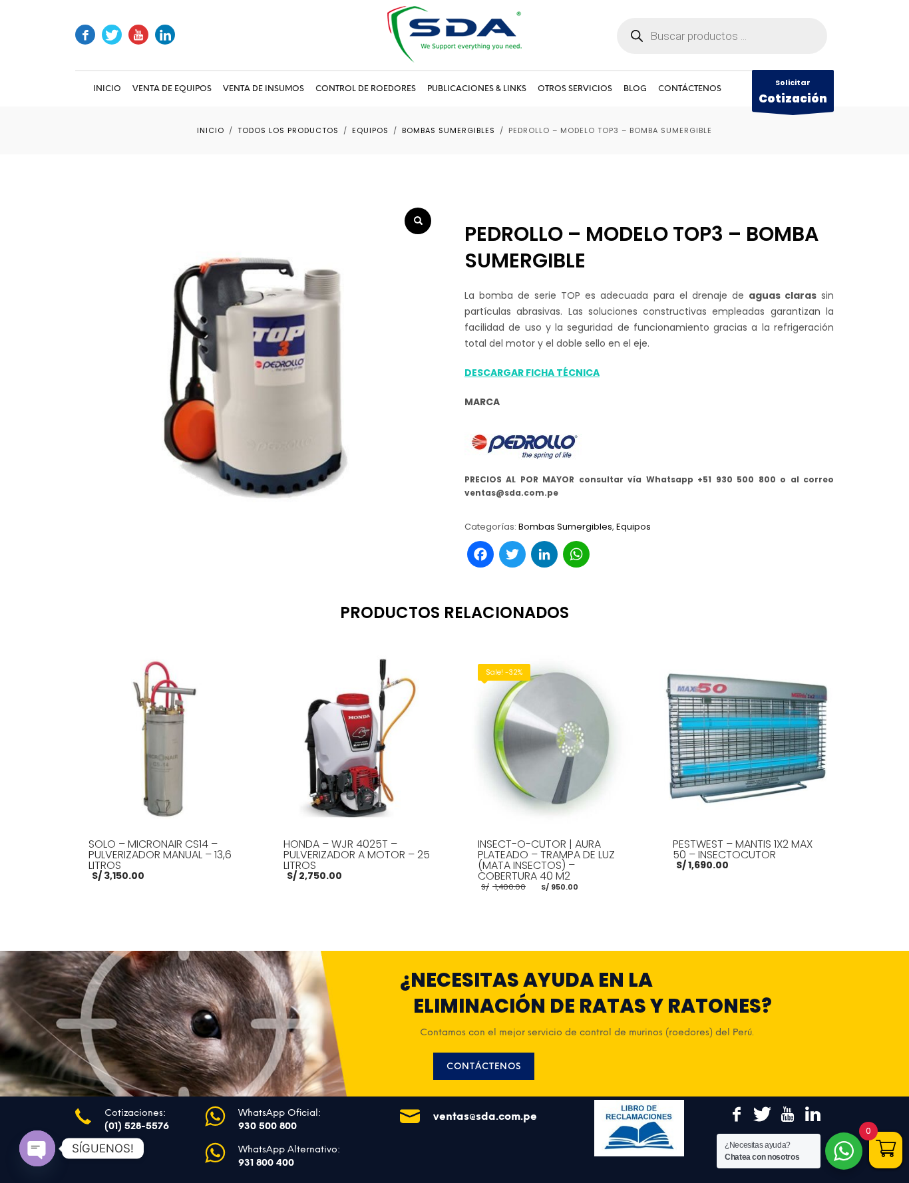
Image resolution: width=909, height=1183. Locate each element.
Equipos (633, 526)
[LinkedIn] (165, 35)
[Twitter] (112, 35)
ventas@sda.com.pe (485, 1116)
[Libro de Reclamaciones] (639, 1128)
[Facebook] (85, 35)
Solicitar (793, 91)
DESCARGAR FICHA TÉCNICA (532, 372)
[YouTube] (138, 35)
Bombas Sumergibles (565, 526)
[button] (418, 221)
